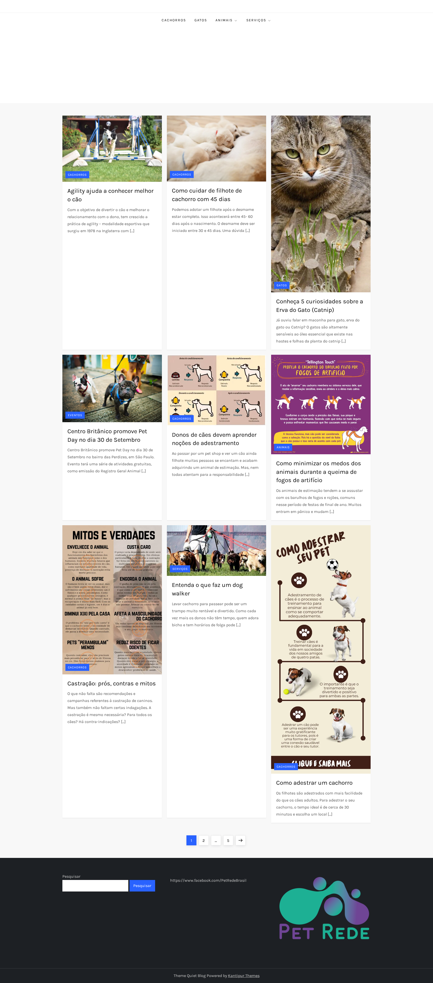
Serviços (256, 20)
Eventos (75, 415)
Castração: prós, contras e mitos (111, 683)
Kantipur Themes (244, 975)
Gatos (200, 20)
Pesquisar (71, 876)
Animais (224, 20)
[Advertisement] (216, 65)
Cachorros (174, 20)
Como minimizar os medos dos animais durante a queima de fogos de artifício (318, 472)
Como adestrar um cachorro (314, 782)
